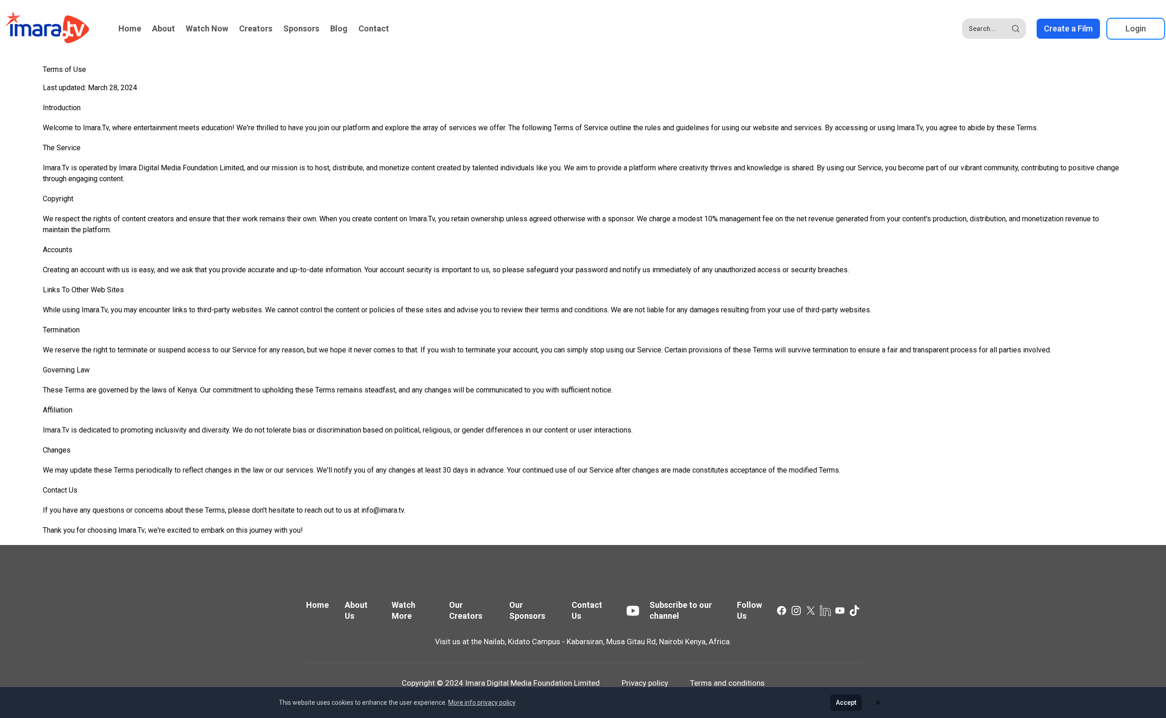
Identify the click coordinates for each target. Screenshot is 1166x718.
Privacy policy (645, 682)
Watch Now (207, 28)
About (163, 28)
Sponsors (301, 28)
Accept (846, 702)
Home (129, 28)
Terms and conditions (727, 682)
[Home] (47, 28)
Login (1135, 28)
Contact (373, 28)
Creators (255, 28)
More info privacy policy (482, 702)
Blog (339, 28)
